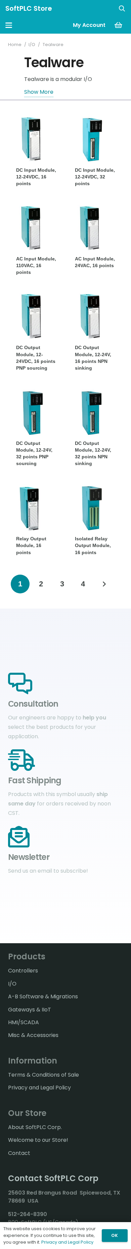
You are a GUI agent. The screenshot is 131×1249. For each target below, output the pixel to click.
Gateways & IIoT (29, 1009)
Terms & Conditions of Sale (43, 1075)
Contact (19, 1153)
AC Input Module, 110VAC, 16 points (36, 265)
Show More (38, 92)
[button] (122, 8)
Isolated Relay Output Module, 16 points (93, 545)
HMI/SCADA (23, 1022)
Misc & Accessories (33, 1035)
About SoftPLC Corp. (35, 1127)
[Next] (104, 584)
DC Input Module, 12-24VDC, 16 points (36, 176)
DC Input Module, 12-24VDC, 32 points (95, 176)
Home (14, 44)
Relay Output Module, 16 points (31, 545)
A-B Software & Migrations (43, 996)
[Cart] (118, 25)
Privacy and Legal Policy (39, 1087)
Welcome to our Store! (38, 1140)
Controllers (23, 970)
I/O (32, 44)
